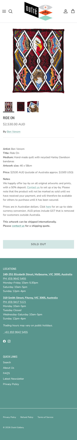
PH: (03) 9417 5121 (14, 302)
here (48, 206)
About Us (8, 368)
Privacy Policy (11, 384)
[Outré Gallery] (38, 11)
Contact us (33, 187)
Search (7, 362)
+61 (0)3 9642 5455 (15, 332)
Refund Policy (26, 417)
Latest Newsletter (13, 379)
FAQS (6, 373)
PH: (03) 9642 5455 (14, 278)
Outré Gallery (17, 427)
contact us (18, 226)
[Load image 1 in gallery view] (38, 61)
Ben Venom (13, 131)
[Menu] (4, 11)
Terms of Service (45, 417)
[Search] (12, 11)
